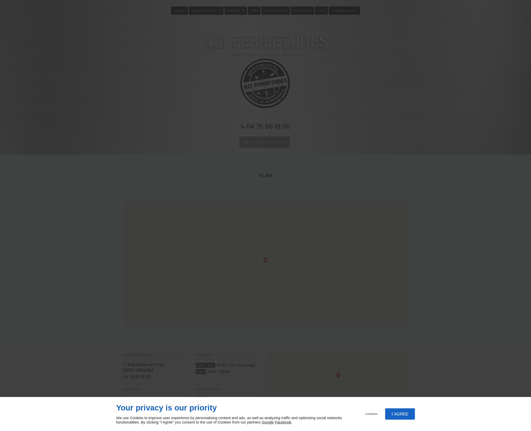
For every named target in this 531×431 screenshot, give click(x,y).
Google (268, 422)
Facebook (283, 422)
